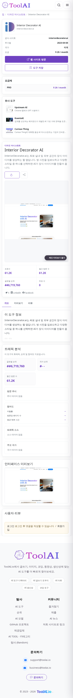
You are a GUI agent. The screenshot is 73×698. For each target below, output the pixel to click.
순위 (19, 612)
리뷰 (30, 303)
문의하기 (38, 677)
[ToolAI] (16, 5)
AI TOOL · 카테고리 (19, 636)
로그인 (10, 526)
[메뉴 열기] (67, 5)
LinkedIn (17, 293)
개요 (6, 303)
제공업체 (19, 630)
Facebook (28, 293)
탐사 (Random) (19, 642)
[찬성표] (12, 175)
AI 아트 (58, 580)
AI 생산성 (28, 587)
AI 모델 (19, 618)
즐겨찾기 (54, 606)
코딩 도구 (44, 587)
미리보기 (18, 303)
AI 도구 (19, 606)
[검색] (58, 5)
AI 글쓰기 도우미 (41, 580)
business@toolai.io (40, 667)
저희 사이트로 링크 (54, 624)
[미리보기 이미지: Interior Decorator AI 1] (36, 485)
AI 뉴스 (54, 618)
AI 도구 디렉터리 (18, 580)
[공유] (24, 175)
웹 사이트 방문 (38, 59)
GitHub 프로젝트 (19, 624)
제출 (53, 612)
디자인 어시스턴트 (16, 14)
